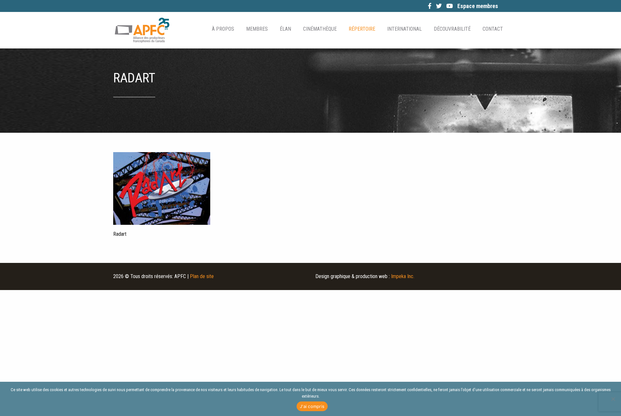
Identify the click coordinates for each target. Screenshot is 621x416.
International (404, 29)
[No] (613, 399)
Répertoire (362, 29)
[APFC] (142, 30)
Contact (493, 29)
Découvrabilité (452, 29)
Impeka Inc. (402, 276)
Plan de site (202, 276)
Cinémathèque (320, 29)
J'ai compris (312, 406)
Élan (285, 29)
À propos (223, 29)
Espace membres (477, 6)
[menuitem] (222, 29)
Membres (257, 29)
